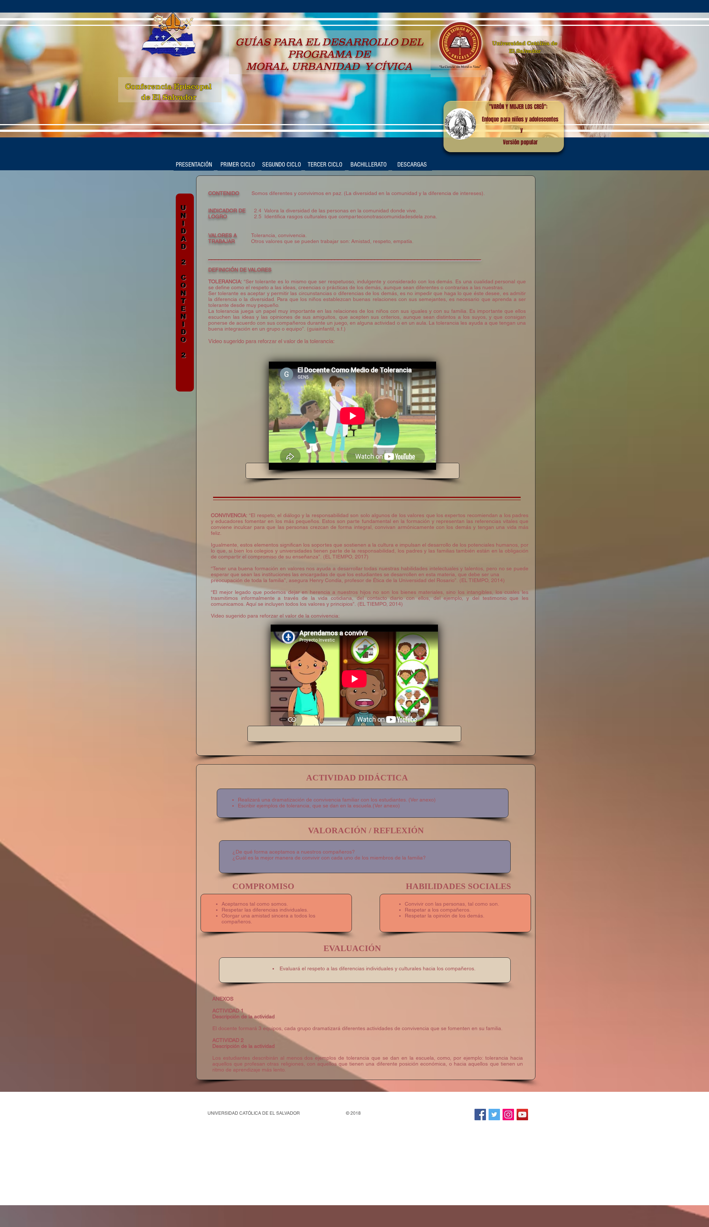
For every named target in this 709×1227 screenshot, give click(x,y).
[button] (238, 165)
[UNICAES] (480, 1114)
